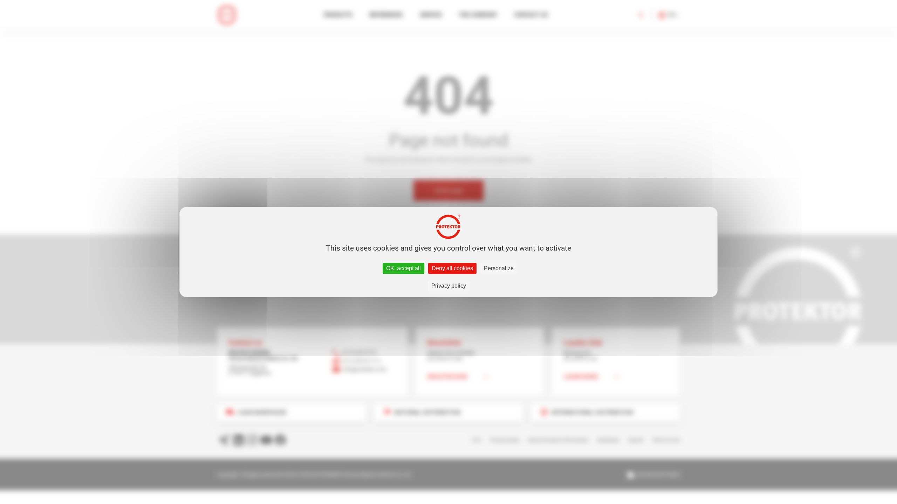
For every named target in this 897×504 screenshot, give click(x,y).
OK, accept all (403, 268)
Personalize (499, 268)
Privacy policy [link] (448, 286)
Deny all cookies (452, 268)
